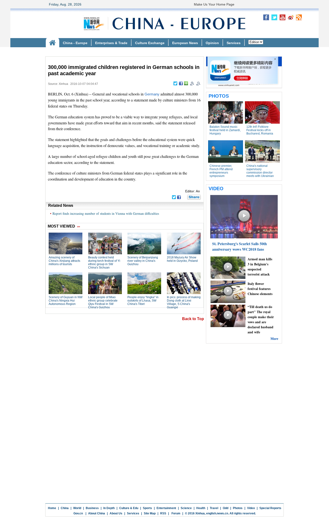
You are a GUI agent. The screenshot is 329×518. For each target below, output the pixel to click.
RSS (163, 513)
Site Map (150, 513)
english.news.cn (217, 513)
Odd (225, 508)
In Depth (109, 508)
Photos (238, 508)
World (77, 508)
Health (200, 508)
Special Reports (270, 508)
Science (186, 508)
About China (96, 513)
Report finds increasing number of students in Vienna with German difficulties (106, 213)
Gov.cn (78, 513)
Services (133, 513)
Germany (152, 94)
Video (251, 508)
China (65, 508)
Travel (214, 508)
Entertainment (166, 508)
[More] (186, 83)
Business (92, 508)
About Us (116, 513)
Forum (175, 513)
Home (52, 508)
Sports (147, 508)
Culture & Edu (128, 508)
